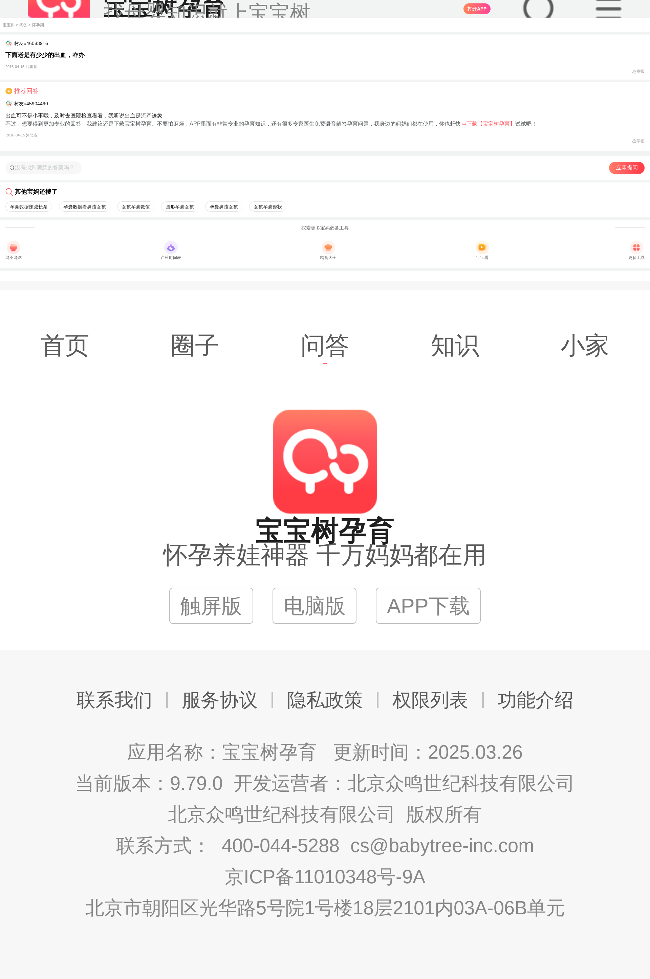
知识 (455, 345)
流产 (146, 115)
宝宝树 (9, 25)
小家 (585, 345)
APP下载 (428, 605)
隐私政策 (325, 700)
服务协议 (220, 700)
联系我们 (114, 700)
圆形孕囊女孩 (180, 207)
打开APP (477, 9)
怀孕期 (38, 25)
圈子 (195, 345)
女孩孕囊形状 (268, 207)
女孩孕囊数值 (136, 207)
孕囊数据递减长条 (29, 207)
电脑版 (315, 605)
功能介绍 (535, 700)
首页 (65, 345)
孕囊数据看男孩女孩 (84, 207)
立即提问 (627, 167)
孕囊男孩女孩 (224, 207)
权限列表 (430, 700)
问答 (23, 25)
